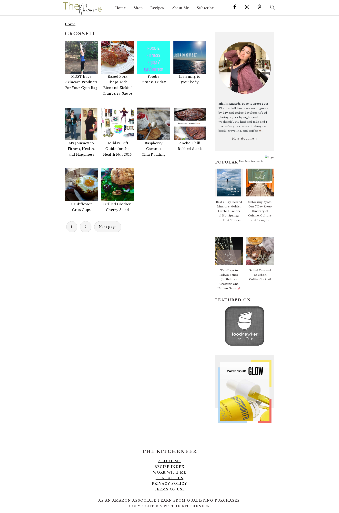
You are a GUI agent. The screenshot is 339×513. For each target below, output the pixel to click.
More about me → (244, 138)
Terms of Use (169, 489)
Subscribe (205, 8)
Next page (108, 227)
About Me (180, 8)
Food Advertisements (250, 161)
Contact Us (169, 478)
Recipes (157, 8)
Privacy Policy (169, 484)
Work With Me (169, 472)
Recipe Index (169, 467)
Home (120, 8)
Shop (138, 8)
